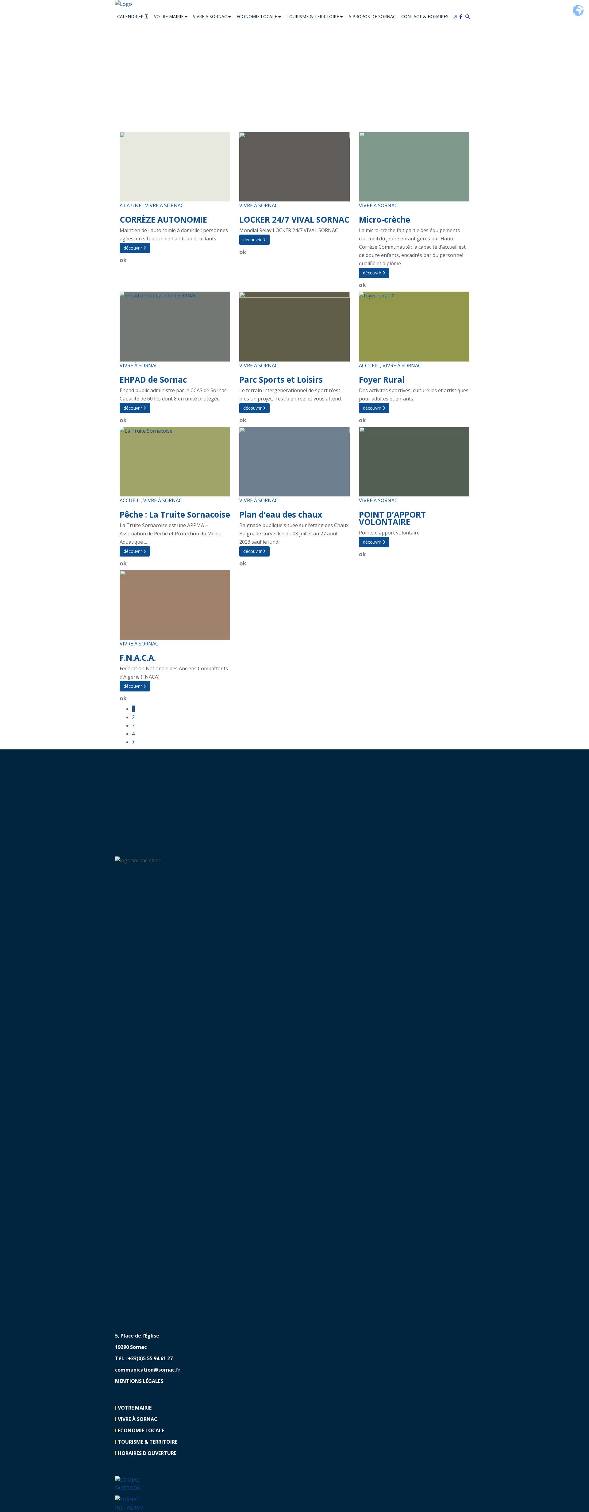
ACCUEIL (369, 365)
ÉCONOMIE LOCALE (257, 16)
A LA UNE (130, 205)
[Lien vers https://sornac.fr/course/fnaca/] (175, 605)
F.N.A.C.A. (138, 657)
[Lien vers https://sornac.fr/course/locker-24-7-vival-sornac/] (294, 166)
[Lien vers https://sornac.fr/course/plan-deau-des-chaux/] (294, 461)
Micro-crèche (384, 219)
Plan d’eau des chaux (280, 514)
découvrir (133, 248)
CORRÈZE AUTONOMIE (163, 219)
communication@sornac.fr (147, 1369)
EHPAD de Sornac (153, 379)
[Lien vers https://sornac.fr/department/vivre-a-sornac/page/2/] (133, 742)
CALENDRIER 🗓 (132, 16)
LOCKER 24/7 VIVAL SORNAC (294, 219)
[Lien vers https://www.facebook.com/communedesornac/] (462, 16)
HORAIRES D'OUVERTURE (147, 1453)
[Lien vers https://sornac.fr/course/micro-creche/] (414, 166)
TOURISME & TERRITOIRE (313, 16)
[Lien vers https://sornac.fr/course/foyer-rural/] (414, 326)
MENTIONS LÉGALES (139, 1381)
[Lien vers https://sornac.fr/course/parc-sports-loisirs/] (294, 326)
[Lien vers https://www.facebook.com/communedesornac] (133, 1483)
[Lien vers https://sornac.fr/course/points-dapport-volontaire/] (414, 461)
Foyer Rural (382, 379)
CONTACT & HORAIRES (424, 16)
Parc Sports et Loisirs (281, 379)
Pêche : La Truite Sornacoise (175, 514)
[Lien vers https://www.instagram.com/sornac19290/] (456, 16)
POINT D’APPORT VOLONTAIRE (392, 518)
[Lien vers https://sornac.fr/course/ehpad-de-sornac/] (175, 326)
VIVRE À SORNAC (210, 16)
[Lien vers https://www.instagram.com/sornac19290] (133, 1503)
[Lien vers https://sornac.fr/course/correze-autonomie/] (175, 166)
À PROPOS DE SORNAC (372, 16)
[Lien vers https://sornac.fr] (294, 4)
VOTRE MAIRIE (169, 16)
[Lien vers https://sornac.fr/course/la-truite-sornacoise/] (175, 461)
